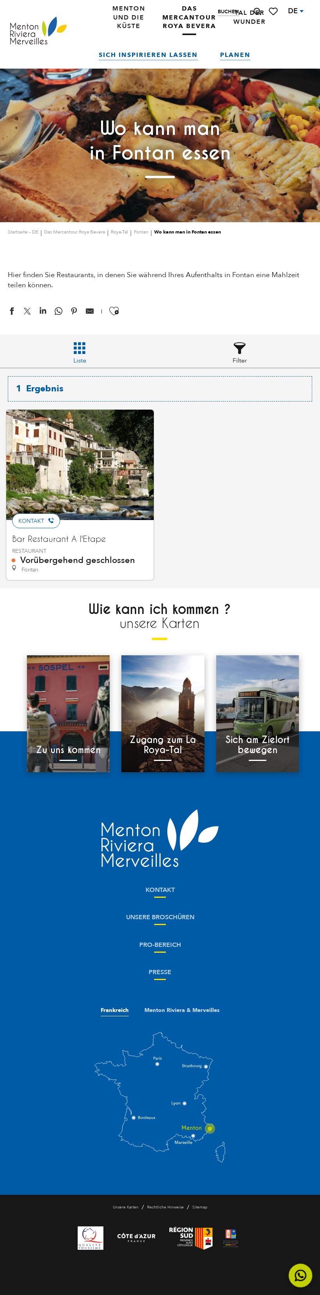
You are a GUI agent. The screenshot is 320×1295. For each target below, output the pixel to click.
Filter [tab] (240, 360)
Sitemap (199, 1207)
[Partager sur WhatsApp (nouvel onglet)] (58, 312)
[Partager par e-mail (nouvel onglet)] (90, 312)
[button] (257, 11)
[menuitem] (38, 31)
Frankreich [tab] (115, 1010)
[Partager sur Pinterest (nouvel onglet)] (74, 312)
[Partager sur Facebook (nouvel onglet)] (12, 312)
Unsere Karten (126, 1207)
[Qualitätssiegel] (91, 1238)
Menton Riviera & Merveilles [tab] (182, 1010)
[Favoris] (274, 11)
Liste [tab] (79, 360)
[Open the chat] (301, 1276)
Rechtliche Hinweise (165, 1207)
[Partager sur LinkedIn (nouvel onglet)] (43, 312)
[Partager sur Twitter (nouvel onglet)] (27, 312)
